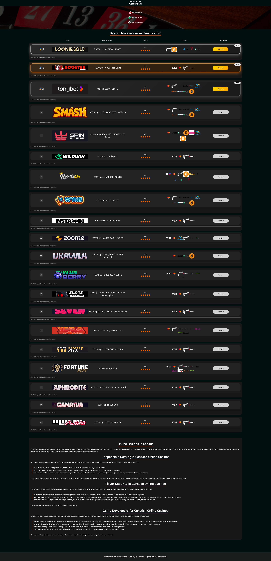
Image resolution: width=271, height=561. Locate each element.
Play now (220, 49)
